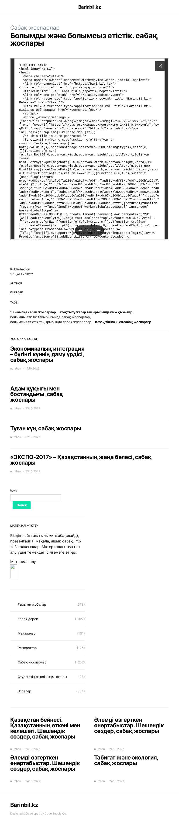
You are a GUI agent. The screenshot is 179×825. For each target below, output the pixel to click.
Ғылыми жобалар (32, 604)
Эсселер (24, 691)
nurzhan (16, 292)
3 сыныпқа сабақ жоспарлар (33, 312)
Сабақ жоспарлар (35, 27)
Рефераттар (27, 648)
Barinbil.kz (89, 7)
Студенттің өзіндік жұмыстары (42, 677)
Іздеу (13, 490)
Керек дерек (28, 619)
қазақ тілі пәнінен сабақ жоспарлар (123, 322)
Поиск (22, 505)
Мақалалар (27, 633)
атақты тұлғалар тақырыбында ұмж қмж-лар (95, 312)
